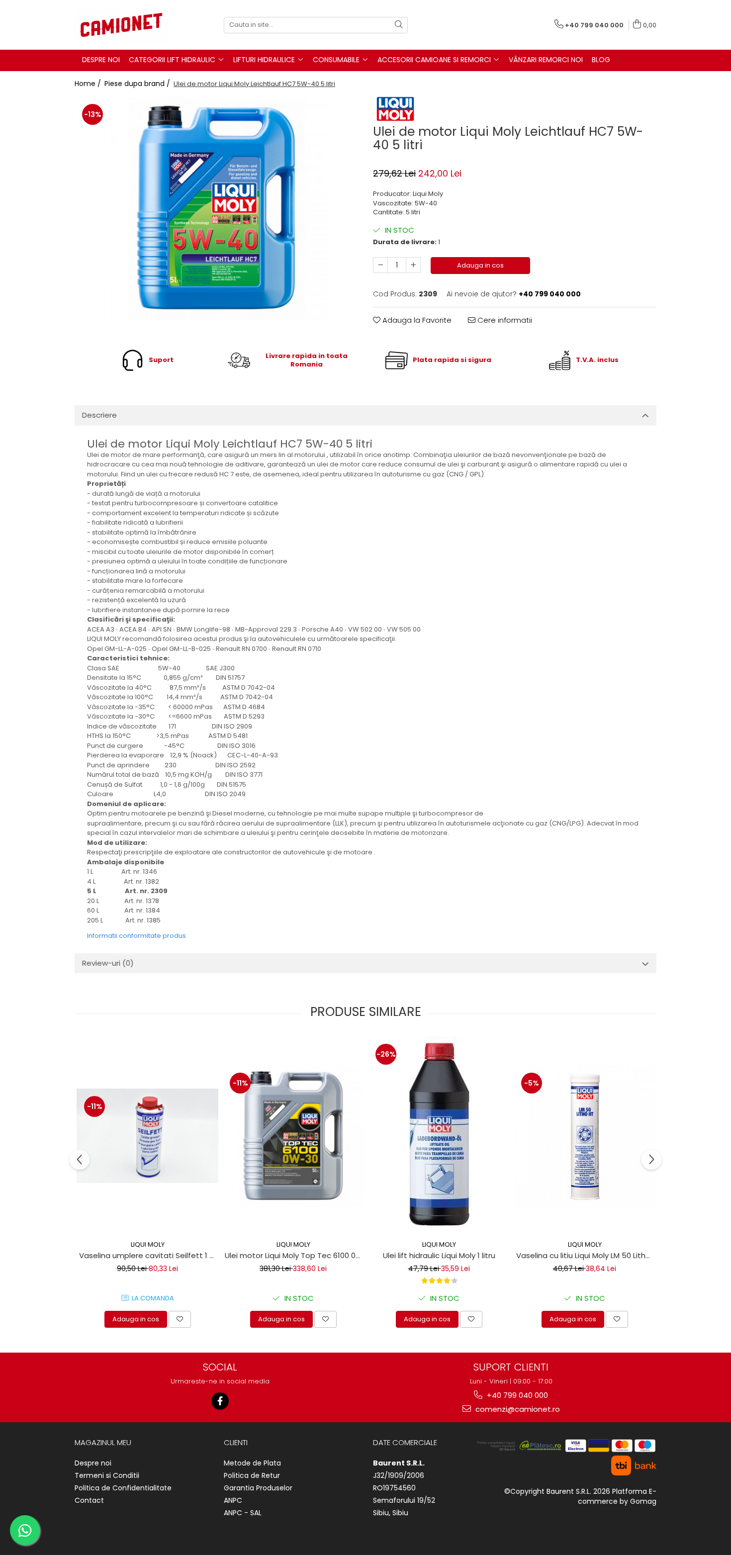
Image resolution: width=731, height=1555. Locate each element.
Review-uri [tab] (108, 963)
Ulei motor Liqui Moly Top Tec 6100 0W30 (294, 1255)
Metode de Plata (252, 1463)
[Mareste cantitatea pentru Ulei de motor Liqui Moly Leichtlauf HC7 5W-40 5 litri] (413, 265)
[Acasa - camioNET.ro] (124, 24)
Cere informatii (503, 320)
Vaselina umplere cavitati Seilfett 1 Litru (148, 1255)
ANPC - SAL (243, 1513)
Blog (601, 60)
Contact (89, 1500)
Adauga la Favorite (416, 320)
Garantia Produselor (258, 1488)
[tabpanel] (216, 208)
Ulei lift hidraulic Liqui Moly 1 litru (439, 1255)
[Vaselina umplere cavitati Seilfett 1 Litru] (147, 1136)
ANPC (233, 1500)
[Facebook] (220, 1401)
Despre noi (93, 1463)
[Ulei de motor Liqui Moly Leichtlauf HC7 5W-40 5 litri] (216, 208)
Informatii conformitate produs (136, 935)
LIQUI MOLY (148, 1244)
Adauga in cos (480, 265)
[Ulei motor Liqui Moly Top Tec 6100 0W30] (293, 1136)
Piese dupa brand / (138, 84)
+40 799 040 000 (516, 1395)
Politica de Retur (252, 1475)
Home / (89, 84)
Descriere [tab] (99, 415)
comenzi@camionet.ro (516, 1409)
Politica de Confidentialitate (123, 1488)
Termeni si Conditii (107, 1475)
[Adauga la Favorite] (180, 1319)
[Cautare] (399, 25)
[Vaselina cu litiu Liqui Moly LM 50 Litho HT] (584, 1136)
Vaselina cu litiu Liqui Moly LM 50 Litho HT (585, 1255)
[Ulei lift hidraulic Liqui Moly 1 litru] (439, 1135)
